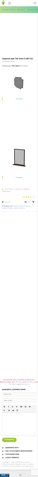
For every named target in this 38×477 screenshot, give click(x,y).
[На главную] (3, 3)
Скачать (19, 98)
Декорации (6, 191)
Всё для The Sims (8, 9)
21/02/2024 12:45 (8, 61)
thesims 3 (16, 206)
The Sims (18, 382)
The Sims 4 (25, 384)
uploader (7, 202)
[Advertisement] (19, 34)
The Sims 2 (30, 382)
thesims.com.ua (24, 462)
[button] (4, 407)
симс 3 (28, 206)
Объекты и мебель (22, 189)
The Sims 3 (21, 9)
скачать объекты (19, 208)
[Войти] (9, 3)
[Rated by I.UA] (24, 475)
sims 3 (22, 206)
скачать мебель (7, 208)
